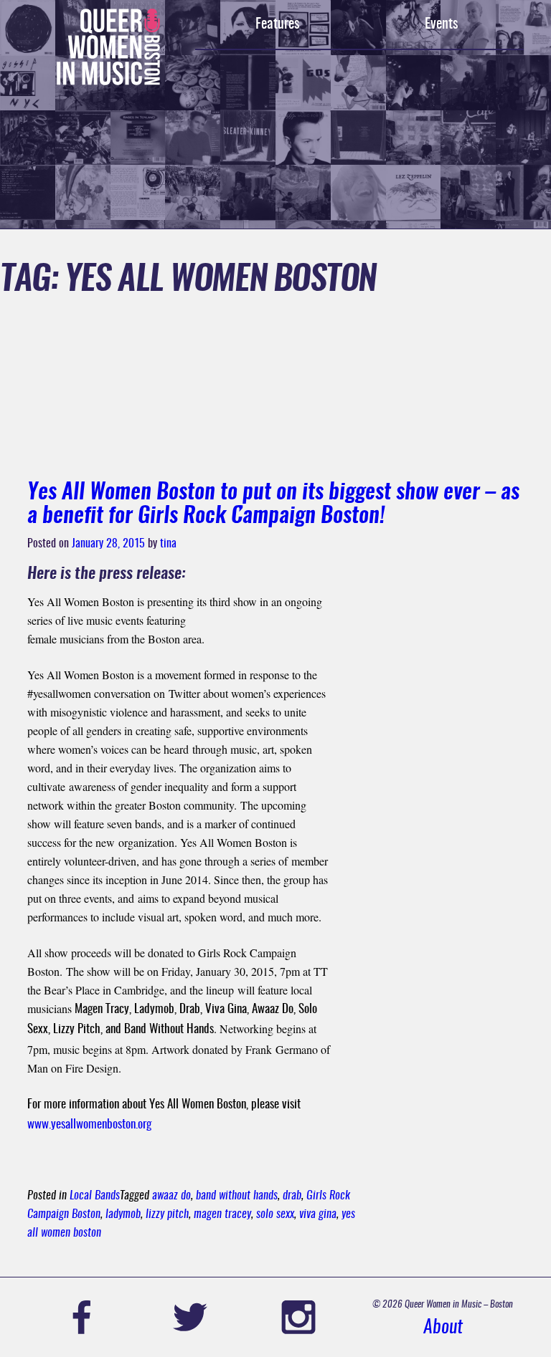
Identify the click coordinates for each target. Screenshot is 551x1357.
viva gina (317, 1214)
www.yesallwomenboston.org (89, 1125)
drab (292, 1196)
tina (168, 544)
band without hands (237, 1196)
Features (277, 24)
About (443, 1328)
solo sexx (275, 1214)
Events (441, 24)
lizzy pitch (167, 1214)
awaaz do (171, 1196)
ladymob (123, 1214)
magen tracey (222, 1214)
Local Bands (95, 1196)
